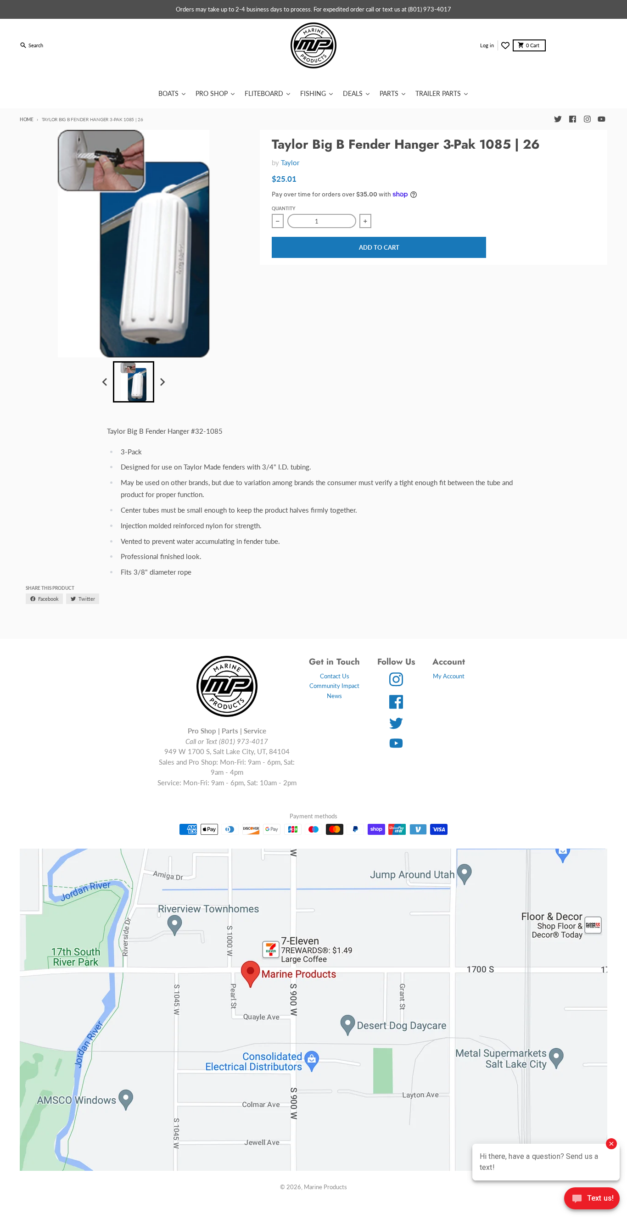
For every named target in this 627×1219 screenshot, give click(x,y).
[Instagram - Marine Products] (587, 119)
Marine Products (325, 1187)
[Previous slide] (105, 382)
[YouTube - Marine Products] (601, 119)
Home (27, 119)
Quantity (283, 208)
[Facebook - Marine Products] (572, 119)
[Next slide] (162, 382)
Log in (487, 45)
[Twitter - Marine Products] (557, 119)
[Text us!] (592, 1199)
